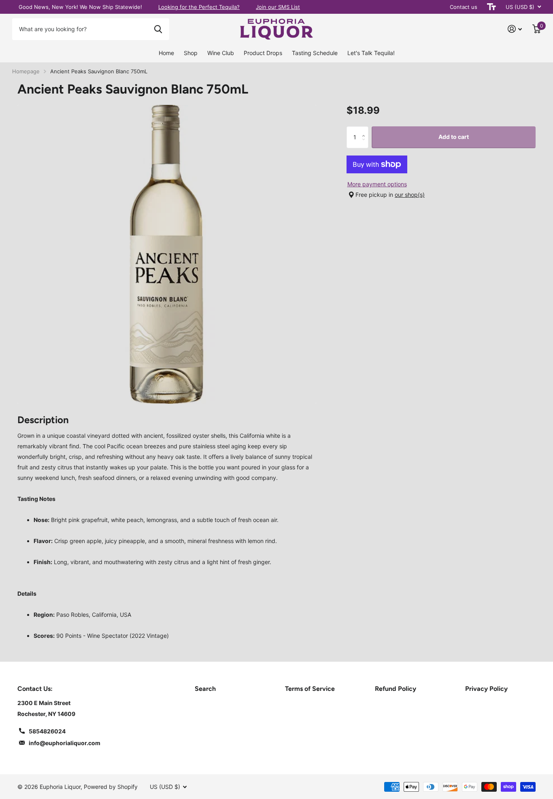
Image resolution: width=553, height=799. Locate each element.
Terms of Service (310, 688)
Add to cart (453, 136)
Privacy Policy (486, 688)
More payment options (377, 184)
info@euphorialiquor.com (64, 742)
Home (166, 52)
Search (205, 688)
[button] (365, 129)
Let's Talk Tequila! (371, 52)
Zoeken (158, 29)
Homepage (26, 71)
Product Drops (263, 52)
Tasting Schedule (315, 52)
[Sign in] (514, 29)
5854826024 (47, 731)
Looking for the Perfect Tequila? (199, 7)
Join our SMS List (278, 7)
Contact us (463, 7)
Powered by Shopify (111, 786)
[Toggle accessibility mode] (491, 7)
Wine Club (220, 52)
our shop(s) (410, 194)
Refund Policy (395, 688)
